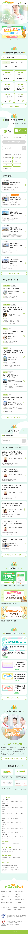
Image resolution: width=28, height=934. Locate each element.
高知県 (16, 832)
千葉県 (21, 813)
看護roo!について (6, 907)
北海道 (3, 801)
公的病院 (15, 849)
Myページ (3, 894)
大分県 (21, 836)
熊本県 (16, 836)
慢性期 (18, 857)
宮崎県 (3, 838)
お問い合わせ (18, 902)
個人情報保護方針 (17, 909)
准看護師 (9, 843)
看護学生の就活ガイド (6, 902)
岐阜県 (3, 818)
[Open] (20, 441)
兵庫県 (16, 822)
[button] (10, 39)
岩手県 (12, 801)
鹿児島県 (8, 838)
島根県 (8, 828)
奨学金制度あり (12, 871)
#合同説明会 (5, 657)
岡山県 (12, 828)
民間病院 (20, 849)
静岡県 (8, 818)
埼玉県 (16, 813)
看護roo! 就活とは (19, 891)
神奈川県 (8, 815)
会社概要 (15, 907)
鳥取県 (3, 828)
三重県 (16, 818)
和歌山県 (4, 824)
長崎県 (12, 836)
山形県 (3, 803)
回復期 (14, 857)
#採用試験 (17, 680)
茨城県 (3, 813)
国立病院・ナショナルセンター (8, 851)
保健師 (14, 843)
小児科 (17, 867)
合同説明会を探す (5, 897)
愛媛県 (12, 832)
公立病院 (9, 849)
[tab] (7, 131)
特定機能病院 (14, 865)
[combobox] (7, 137)
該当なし (4, 859)
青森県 (8, 801)
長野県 (3, 809)
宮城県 (16, 801)
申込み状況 (17, 894)
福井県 (16, 807)
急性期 (10, 857)
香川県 (8, 832)
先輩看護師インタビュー (21, 899)
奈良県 (21, 822)
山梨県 (21, 807)
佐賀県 (8, 836)
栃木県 (8, 813)
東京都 (3, 815)
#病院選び (17, 669)
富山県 (8, 807)
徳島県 (3, 832)
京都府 (8, 822)
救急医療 (12, 867)
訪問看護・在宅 (18, 869)
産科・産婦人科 (5, 869)
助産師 (18, 843)
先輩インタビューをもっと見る (14, 555)
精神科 (11, 869)
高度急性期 (4, 857)
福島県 (8, 803)
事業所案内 (22, 907)
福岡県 (3, 836)
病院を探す (17, 897)
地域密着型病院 (5, 867)
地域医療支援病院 (6, 865)
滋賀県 (3, 822)
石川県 (12, 807)
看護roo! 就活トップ (6, 891)
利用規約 (9, 909)
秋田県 (21, 801)
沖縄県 (13, 838)
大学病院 (4, 849)
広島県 (16, 828)
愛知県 (12, 818)
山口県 (21, 828)
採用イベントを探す (6, 899)
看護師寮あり (5, 871)
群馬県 (12, 813)
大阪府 (12, 822)
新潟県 (3, 807)
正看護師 (4, 843)
